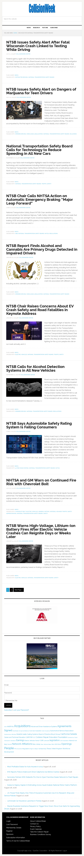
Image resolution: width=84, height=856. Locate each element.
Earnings (20, 740)
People (9, 748)
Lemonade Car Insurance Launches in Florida (24, 801)
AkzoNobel (15, 730)
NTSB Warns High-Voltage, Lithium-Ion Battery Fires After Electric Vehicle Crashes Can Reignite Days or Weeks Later (40, 531)
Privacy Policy (35, 826)
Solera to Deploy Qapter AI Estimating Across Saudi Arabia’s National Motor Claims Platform (42, 785)
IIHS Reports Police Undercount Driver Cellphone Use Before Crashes (33, 772)
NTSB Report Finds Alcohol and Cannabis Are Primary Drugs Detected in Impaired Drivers (41, 249)
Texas (49, 749)
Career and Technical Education (14, 737)
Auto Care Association (35, 731)
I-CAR (41, 740)
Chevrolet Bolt (20, 511)
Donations (13, 740)
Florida (37, 740)
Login (8, 821)
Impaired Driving (20, 134)
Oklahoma (73, 134)
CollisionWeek (42, 8)
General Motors (43, 511)
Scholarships (42, 748)
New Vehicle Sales (46, 744)
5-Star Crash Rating (21, 468)
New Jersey (36, 744)
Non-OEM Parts (56, 744)
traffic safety (46, 183)
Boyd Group (55, 734)
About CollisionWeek (38, 821)
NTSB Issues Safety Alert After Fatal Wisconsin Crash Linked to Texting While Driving (38, 46)
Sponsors (9, 834)
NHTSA (47, 233)
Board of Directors (45, 734)
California (65, 734)
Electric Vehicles (21, 354)
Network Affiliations (22, 744)
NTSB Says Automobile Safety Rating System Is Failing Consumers (39, 425)
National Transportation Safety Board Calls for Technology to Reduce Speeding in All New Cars (39, 150)
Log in (65, 850)
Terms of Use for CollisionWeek (18, 841)
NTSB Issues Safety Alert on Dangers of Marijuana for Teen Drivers (41, 91)
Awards (19, 734)
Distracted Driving (21, 77)
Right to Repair (34, 748)
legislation (55, 740)
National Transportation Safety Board (41, 77)
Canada (73, 734)
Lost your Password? (21, 710)
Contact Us (34, 824)
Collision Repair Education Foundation (51, 737)
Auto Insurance (46, 731)
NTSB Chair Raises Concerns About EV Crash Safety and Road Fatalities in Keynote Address (40, 310)
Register (9, 831)
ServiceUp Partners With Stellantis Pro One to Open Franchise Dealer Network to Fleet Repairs (42, 777)
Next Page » (19, 590)
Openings (66, 744)
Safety (45, 513)
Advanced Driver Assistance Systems (44, 726)
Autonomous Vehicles (10, 734)
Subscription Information (15, 838)
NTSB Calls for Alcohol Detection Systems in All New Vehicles (35, 368)
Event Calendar (36, 829)
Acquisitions (22, 726)
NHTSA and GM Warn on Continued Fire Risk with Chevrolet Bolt (41, 482)
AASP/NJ (10, 726)
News (16, 75)
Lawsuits (46, 740)
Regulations (53, 233)
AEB (16, 233)
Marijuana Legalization (35, 134)
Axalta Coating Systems (30, 734)
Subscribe (8, 710)
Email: (6, 685)
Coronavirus (71, 737)
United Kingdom (56, 748)
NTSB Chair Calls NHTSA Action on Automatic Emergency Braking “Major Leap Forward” (39, 199)
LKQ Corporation (64, 740)
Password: (8, 693)
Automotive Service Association (62, 731)
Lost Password (12, 824)
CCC (34, 737)
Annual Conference (24, 731)
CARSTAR (29, 737)
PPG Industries (18, 748)
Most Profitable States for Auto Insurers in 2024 (25, 767)
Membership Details (13, 828)
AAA (5, 726)
